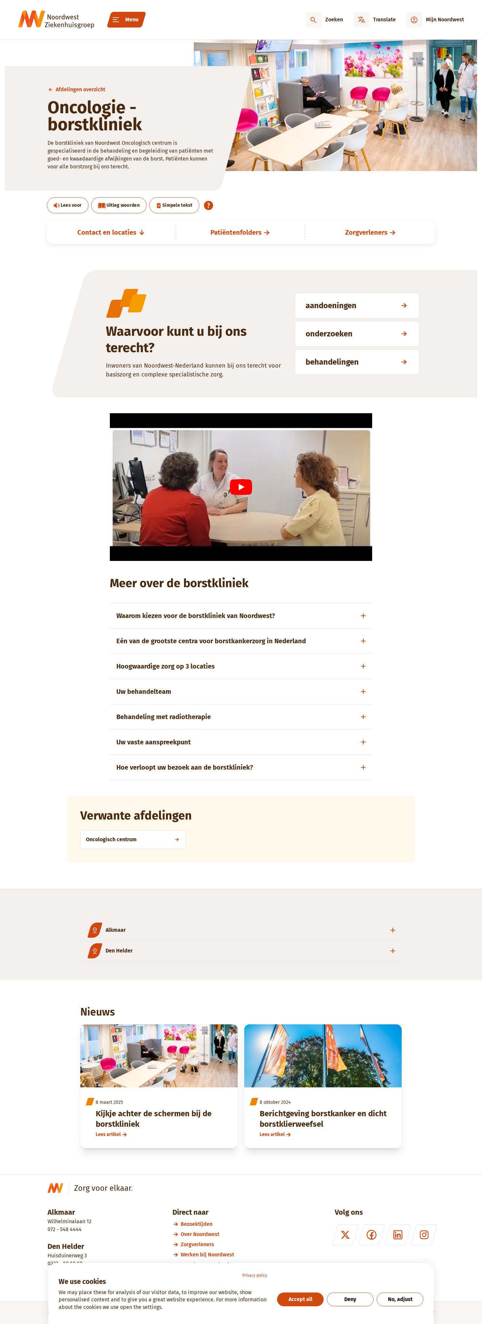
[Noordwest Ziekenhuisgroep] (56, 20)
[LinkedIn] (397, 1234)
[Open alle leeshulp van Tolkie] (208, 205)
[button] (241, 930)
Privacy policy (254, 1275)
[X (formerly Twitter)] (345, 1234)
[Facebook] (371, 1234)
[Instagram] (424, 1234)
